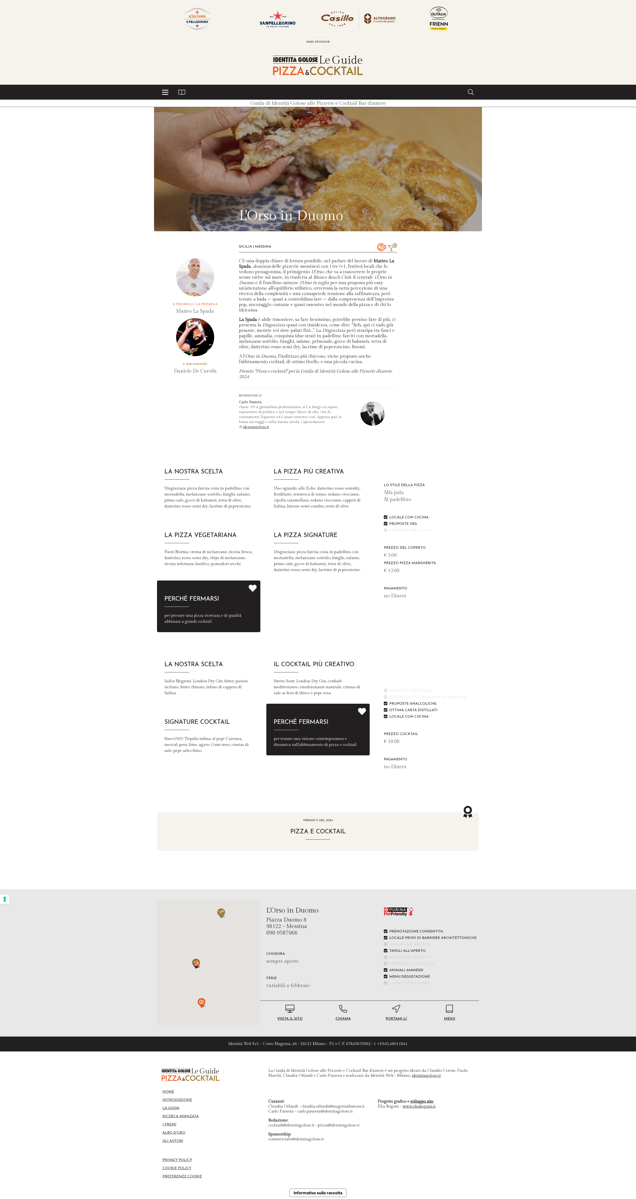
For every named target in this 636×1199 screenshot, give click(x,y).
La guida (170, 1108)
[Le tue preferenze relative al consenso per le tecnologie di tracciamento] (4, 899)
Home (168, 1092)
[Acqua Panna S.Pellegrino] (197, 19)
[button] (165, 92)
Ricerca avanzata (180, 1116)
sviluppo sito (421, 1101)
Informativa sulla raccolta (318, 1192)
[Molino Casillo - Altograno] (358, 18)
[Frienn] (438, 19)
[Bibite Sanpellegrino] (278, 19)
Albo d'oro (173, 1133)
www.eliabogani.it (419, 1106)
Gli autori (172, 1141)
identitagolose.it (256, 427)
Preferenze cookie (182, 1176)
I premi (169, 1124)
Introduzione (177, 1100)
